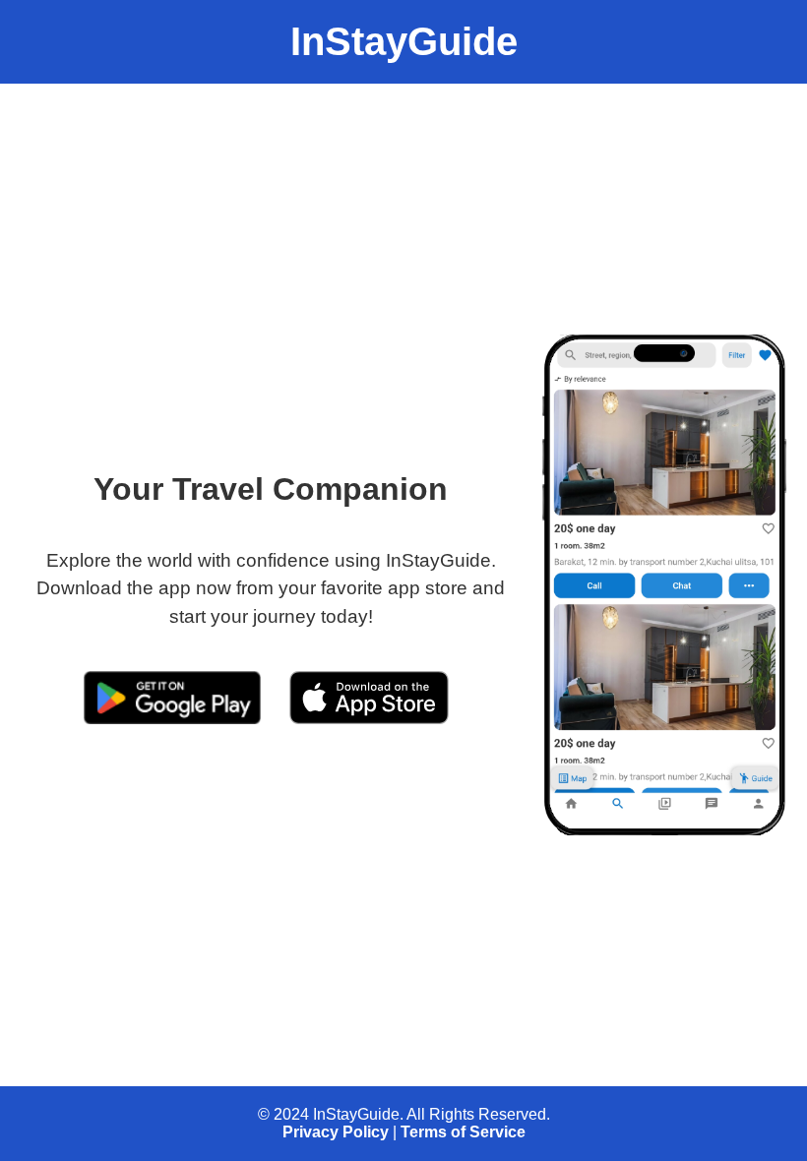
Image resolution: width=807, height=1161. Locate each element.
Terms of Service (463, 1132)
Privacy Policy (335, 1132)
